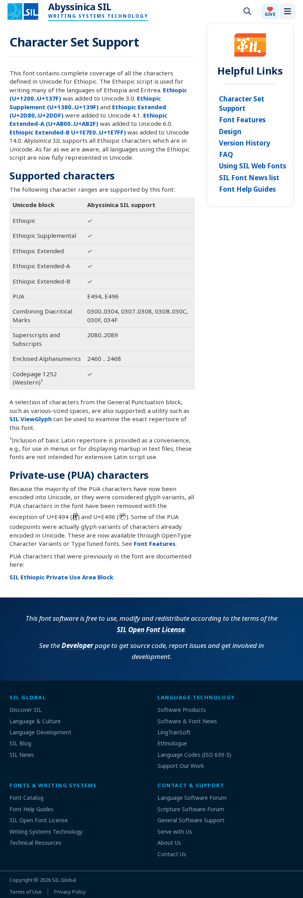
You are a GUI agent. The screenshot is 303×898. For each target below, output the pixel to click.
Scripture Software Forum (190, 809)
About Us (169, 842)
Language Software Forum (191, 797)
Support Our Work (180, 765)
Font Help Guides (247, 189)
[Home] (27, 11)
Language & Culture (35, 721)
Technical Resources (35, 842)
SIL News (21, 754)
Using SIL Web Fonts (252, 165)
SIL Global (64, 879)
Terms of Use (25, 891)
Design (230, 131)
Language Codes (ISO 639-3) (194, 754)
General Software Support (190, 820)
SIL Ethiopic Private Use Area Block (61, 577)
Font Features (155, 543)
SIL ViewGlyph (30, 419)
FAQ (226, 154)
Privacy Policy (70, 891)
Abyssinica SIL (79, 6)
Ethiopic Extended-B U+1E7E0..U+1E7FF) (67, 132)
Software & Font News (187, 721)
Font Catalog (26, 797)
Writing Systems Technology (45, 831)
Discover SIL (25, 709)
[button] (270, 11)
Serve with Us (174, 831)
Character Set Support (241, 103)
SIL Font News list (249, 177)
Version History (244, 142)
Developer (77, 645)
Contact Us (171, 854)
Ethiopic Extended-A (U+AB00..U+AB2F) (88, 119)
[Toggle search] (247, 11)
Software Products (181, 709)
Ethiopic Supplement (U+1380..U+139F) (85, 102)
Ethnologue (172, 743)
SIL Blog (20, 743)
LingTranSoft (174, 732)
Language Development (40, 732)
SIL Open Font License (151, 629)
